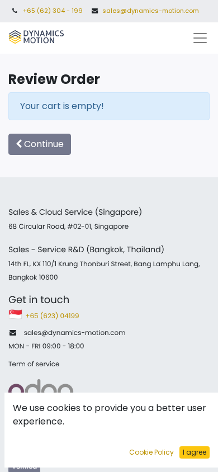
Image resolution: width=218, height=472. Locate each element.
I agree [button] (194, 452)
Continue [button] (43, 144)
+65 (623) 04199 (53, 316)
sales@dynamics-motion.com (150, 10)
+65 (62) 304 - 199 (53, 10)
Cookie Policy (151, 452)
